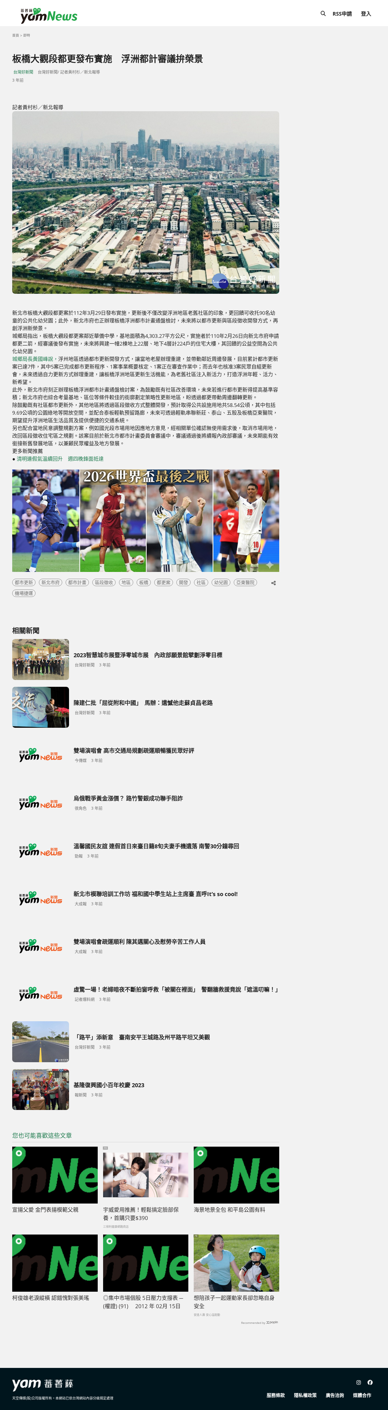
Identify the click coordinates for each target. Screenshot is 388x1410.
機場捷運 (24, 593)
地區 (126, 582)
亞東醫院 (245, 582)
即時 (26, 35)
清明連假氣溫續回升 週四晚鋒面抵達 (60, 458)
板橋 (143, 582)
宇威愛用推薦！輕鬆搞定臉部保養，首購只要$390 (141, 1214)
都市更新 (24, 582)
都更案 (163, 582)
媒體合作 (362, 1395)
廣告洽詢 (335, 1395)
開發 (183, 582)
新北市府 (50, 582)
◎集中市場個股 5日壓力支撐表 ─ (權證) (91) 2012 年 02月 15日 (143, 1302)
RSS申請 (342, 13)
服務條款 (276, 1395)
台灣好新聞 (23, 72)
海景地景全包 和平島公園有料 (229, 1209)
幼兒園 (221, 582)
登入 (366, 13)
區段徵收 (104, 582)
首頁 (15, 35)
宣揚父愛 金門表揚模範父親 (45, 1209)
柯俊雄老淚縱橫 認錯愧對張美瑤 (50, 1298)
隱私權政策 (305, 1395)
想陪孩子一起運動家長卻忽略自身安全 (234, 1302)
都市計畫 (77, 582)
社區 (201, 582)
